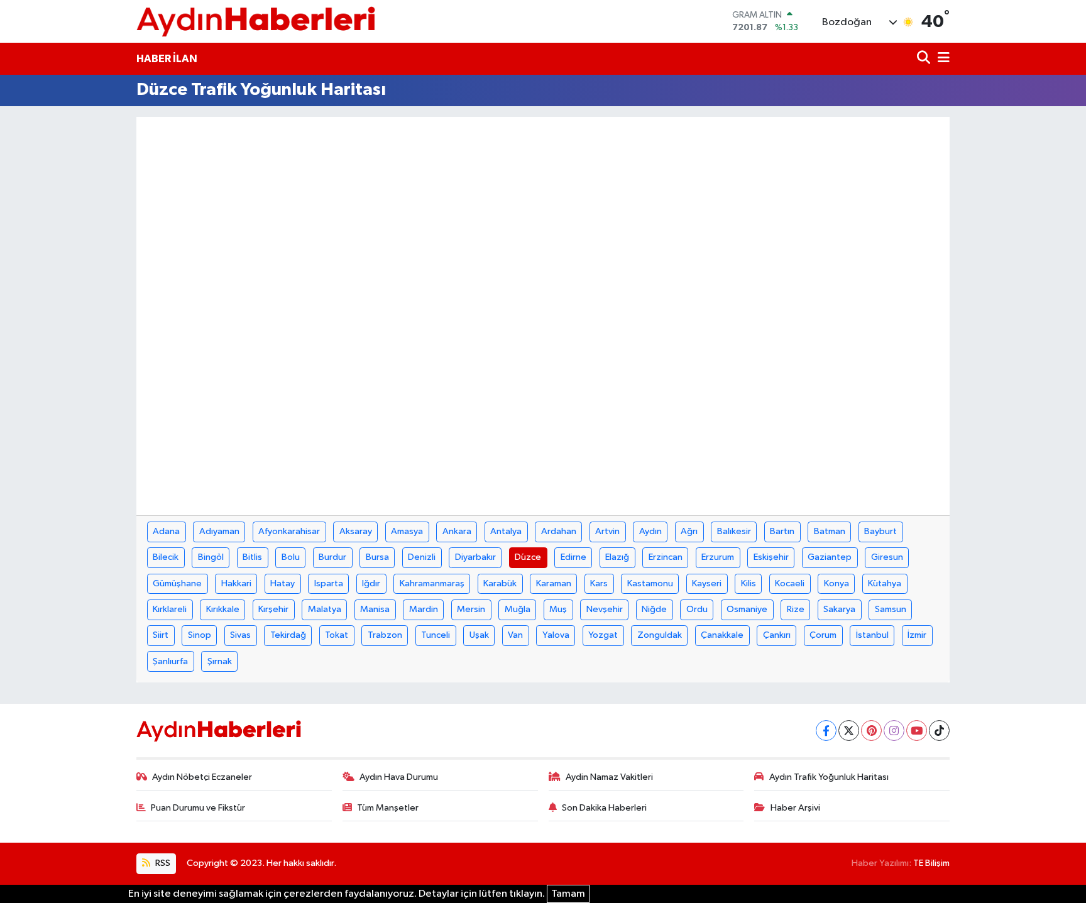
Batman (829, 531)
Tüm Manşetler (388, 808)
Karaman (553, 583)
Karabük (500, 583)
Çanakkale (722, 635)
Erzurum (717, 557)
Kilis (748, 583)
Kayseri (706, 583)
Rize (795, 609)
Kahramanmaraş (432, 583)
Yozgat (603, 635)
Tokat (336, 635)
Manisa (375, 609)
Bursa (377, 557)
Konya (836, 583)
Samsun (890, 609)
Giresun (887, 557)
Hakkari (236, 583)
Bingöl (211, 557)
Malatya (324, 609)
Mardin (423, 609)
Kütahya (884, 583)
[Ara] (925, 58)
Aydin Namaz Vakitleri (609, 777)
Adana (166, 531)
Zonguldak (659, 635)
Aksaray (355, 531)
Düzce (528, 557)
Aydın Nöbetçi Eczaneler (202, 777)
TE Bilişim (931, 863)
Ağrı (689, 531)
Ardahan (558, 531)
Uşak (479, 635)
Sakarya (839, 609)
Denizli (422, 557)
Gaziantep (830, 557)
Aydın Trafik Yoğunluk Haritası (829, 777)
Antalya (506, 531)
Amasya (407, 531)
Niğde (654, 609)
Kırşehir (273, 609)
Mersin (471, 609)
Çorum (822, 635)
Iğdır (371, 583)
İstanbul (872, 635)
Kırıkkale (222, 609)
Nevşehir (604, 609)
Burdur (332, 557)
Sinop (199, 635)
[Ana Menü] (941, 58)
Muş (558, 609)
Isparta (328, 583)
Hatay (282, 583)
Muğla (517, 609)
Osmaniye (747, 609)
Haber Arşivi (795, 808)
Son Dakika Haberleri (604, 808)
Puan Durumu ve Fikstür (198, 808)
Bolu (291, 557)
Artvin (607, 531)
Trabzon (385, 635)
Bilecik (165, 557)
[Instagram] (894, 730)
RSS (161, 863)
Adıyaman (219, 531)
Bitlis (252, 557)
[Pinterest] (871, 730)
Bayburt (880, 531)
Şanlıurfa (170, 661)
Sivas (240, 635)
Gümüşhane (177, 583)
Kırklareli (170, 609)
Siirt (160, 635)
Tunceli (435, 635)
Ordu (697, 609)
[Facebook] (826, 730)
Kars (599, 583)
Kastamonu (650, 583)
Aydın (650, 531)
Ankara (456, 531)
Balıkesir (734, 531)
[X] (848, 730)
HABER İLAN (166, 58)
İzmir (917, 635)
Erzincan (666, 557)
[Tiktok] (939, 730)
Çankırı (777, 635)
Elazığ (617, 557)
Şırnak (219, 661)
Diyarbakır (475, 557)
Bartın (782, 531)
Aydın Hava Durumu (398, 777)
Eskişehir (771, 557)
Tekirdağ (288, 635)
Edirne (573, 557)
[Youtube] (916, 730)
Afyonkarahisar (289, 531)
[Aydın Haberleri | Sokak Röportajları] (255, 21)
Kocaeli (789, 583)
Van (515, 635)
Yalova (555, 635)
